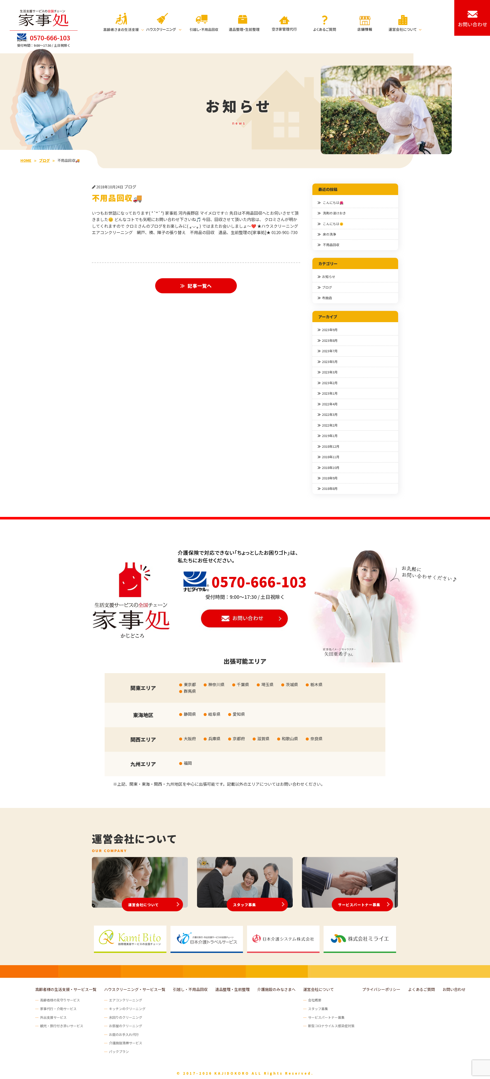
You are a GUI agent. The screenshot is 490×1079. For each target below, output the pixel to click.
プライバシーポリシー (381, 989)
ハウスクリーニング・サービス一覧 (134, 989)
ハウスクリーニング (164, 22)
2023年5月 (330, 361)
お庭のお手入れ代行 (124, 1034)
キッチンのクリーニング (127, 1008)
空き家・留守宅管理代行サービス (284, 22)
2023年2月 (330, 382)
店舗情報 (365, 22)
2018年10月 (330, 467)
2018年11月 (330, 456)
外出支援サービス (53, 1017)
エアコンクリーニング (125, 1000)
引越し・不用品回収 (204, 22)
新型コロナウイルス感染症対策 (331, 1025)
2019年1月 (330, 435)
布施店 (327, 297)
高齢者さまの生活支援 (123, 22)
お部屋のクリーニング (125, 1025)
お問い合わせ (454, 989)
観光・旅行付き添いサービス (61, 1025)
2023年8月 (330, 340)
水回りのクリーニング (125, 1017)
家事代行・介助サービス (58, 1008)
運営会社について (405, 22)
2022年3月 (330, 414)
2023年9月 (330, 329)
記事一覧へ (200, 285)
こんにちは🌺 (333, 202)
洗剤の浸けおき (334, 213)
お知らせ (328, 276)
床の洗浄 (329, 234)
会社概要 (314, 1000)
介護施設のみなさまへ (276, 989)
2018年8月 (330, 488)
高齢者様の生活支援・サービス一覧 (65, 989)
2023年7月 (330, 350)
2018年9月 (330, 478)
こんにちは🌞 (333, 223)
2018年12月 (330, 446)
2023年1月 (330, 393)
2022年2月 (330, 425)
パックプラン (119, 1051)
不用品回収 (331, 244)
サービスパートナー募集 (359, 904)
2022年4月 (330, 404)
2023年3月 (330, 372)
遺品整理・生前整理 (244, 22)
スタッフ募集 (244, 904)
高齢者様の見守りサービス (60, 1000)
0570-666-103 (50, 37)
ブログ (327, 287)
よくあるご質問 (324, 22)
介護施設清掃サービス (125, 1042)
